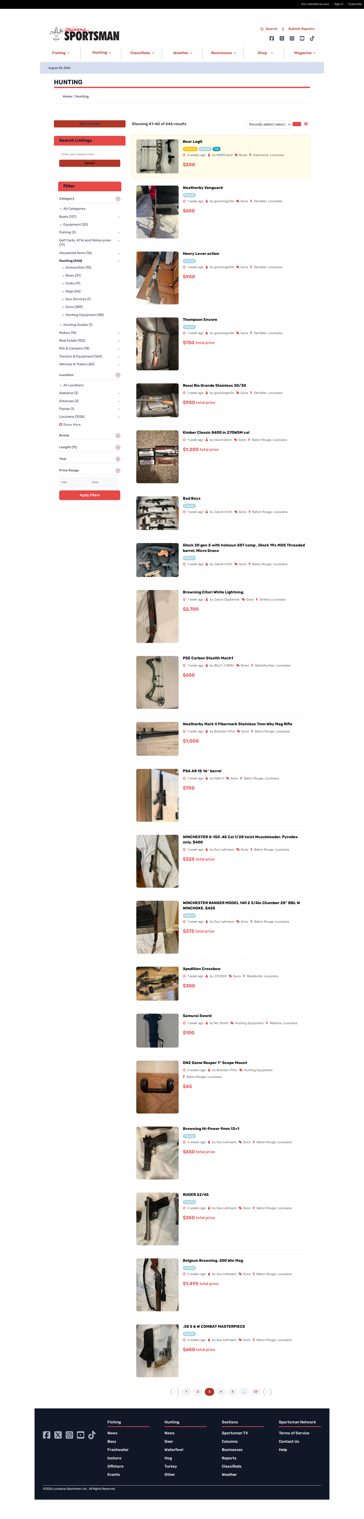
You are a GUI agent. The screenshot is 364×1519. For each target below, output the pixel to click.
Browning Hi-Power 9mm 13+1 (211, 1129)
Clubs (73, 283)
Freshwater (118, 1450)
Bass (111, 1442)
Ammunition (78, 267)
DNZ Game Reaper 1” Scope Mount (215, 1063)
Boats (67, 217)
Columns (230, 1442)
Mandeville (254, 976)
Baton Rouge (261, 440)
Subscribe (355, 4)
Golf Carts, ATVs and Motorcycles (85, 243)
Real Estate (72, 341)
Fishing (67, 232)
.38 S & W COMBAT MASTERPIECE (214, 1327)
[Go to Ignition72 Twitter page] (281, 38)
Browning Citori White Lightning (213, 592)
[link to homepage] (84, 34)
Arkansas (69, 401)
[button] (60, 53)
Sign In (338, 4)
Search (272, 29)
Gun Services (78, 299)
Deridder (260, 201)
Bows (243, 155)
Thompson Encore (200, 320)
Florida (66, 409)
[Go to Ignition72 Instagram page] (291, 38)
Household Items (75, 253)
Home (67, 96)
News (112, 1433)
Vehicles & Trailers (76, 364)
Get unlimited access (315, 4)
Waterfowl (174, 1450)
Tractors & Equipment (80, 356)
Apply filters (90, 495)
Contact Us (289, 1442)
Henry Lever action (201, 254)
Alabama (68, 393)
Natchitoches (264, 665)
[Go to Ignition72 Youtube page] (302, 38)
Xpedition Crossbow (202, 969)
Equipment (75, 224)
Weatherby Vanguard (203, 188)
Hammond (260, 155)
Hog (168, 1458)
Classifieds (232, 1467)
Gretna (265, 599)
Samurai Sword (197, 1016)
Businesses (232, 1450)
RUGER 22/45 (196, 1195)
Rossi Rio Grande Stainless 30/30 (214, 386)
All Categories (74, 209)
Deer (169, 1442)
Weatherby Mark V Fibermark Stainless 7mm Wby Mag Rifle (237, 724)
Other (170, 1475)
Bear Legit (192, 142)
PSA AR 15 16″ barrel (202, 771)
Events (113, 1475)
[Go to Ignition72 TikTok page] (312, 38)
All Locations (73, 385)
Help (283, 1450)
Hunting (70, 261)
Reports (229, 1458)
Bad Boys (192, 499)
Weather (229, 1475)
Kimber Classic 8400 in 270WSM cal (216, 433)
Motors (67, 333)
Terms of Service (294, 1433)
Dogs (73, 291)
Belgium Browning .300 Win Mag (213, 1261)
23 (256, 1391)
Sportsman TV (235, 1433)
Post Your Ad (90, 124)
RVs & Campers (74, 348)
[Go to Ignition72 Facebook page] (271, 38)
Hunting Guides (77, 325)
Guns (244, 201)
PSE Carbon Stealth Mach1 (208, 658)
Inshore (114, 1458)
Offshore (115, 1467)
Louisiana (277, 155)
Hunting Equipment (249, 1023)
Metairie (275, 1023)
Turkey (171, 1467)
